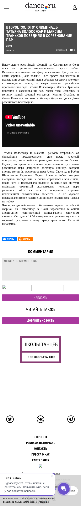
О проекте (40, 437)
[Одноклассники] (25, 239)
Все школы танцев (41, 357)
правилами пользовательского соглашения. (26, 502)
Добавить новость (40, 320)
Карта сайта (40, 460)
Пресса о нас (40, 454)
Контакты (40, 448)
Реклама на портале (40, 443)
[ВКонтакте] (9, 239)
